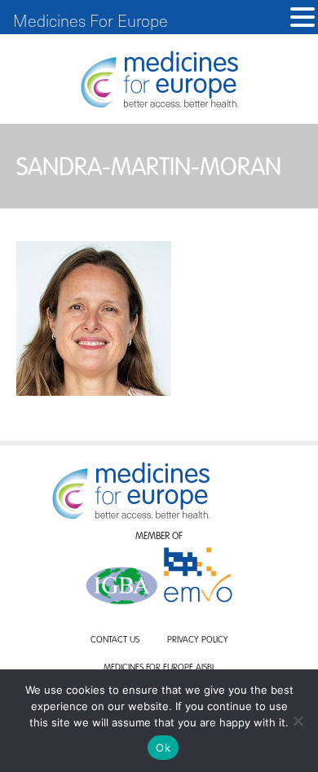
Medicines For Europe (90, 20)
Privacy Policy (197, 640)
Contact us (115, 640)
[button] (302, 17)
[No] (297, 721)
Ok (163, 747)
